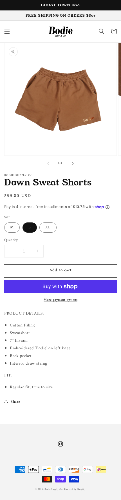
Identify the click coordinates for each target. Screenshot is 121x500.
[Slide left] (48, 163)
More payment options (60, 300)
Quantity (11, 240)
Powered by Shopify (75, 489)
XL (48, 227)
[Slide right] (73, 163)
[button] (7, 31)
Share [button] (15, 401)
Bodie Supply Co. (53, 489)
